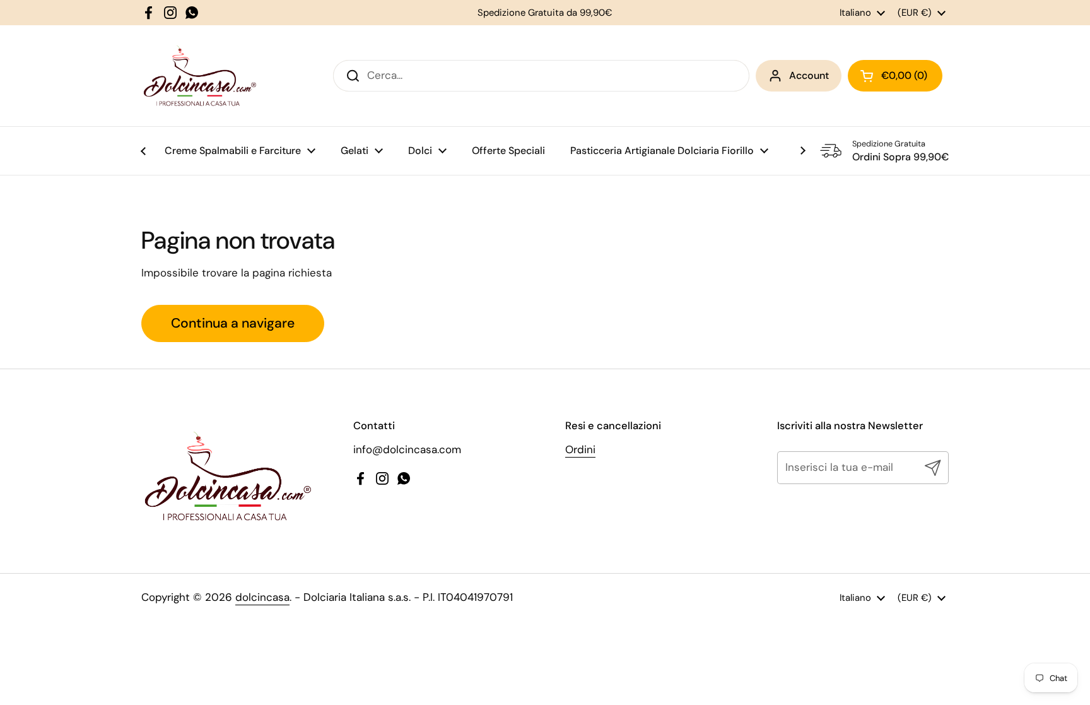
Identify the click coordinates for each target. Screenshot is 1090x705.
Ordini (580, 449)
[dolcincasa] (199, 75)
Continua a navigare (233, 323)
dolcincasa (262, 597)
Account (809, 75)
